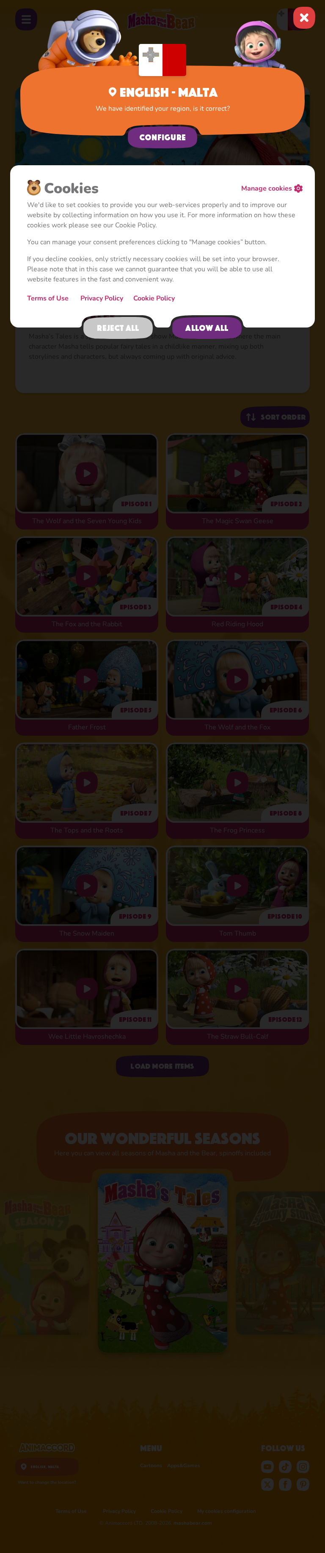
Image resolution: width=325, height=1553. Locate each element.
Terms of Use (48, 298)
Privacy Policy (101, 298)
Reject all (118, 328)
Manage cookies (266, 188)
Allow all (206, 328)
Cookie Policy (154, 298)
